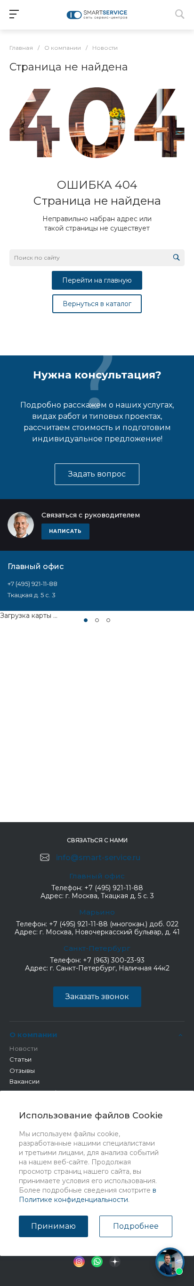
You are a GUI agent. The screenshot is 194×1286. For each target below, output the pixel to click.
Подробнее (136, 1226)
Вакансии (24, 1081)
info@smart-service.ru (98, 857)
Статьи (20, 1059)
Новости (23, 1048)
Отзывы (22, 1070)
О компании (33, 1034)
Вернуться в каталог (97, 304)
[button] (86, 620)
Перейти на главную (97, 280)
